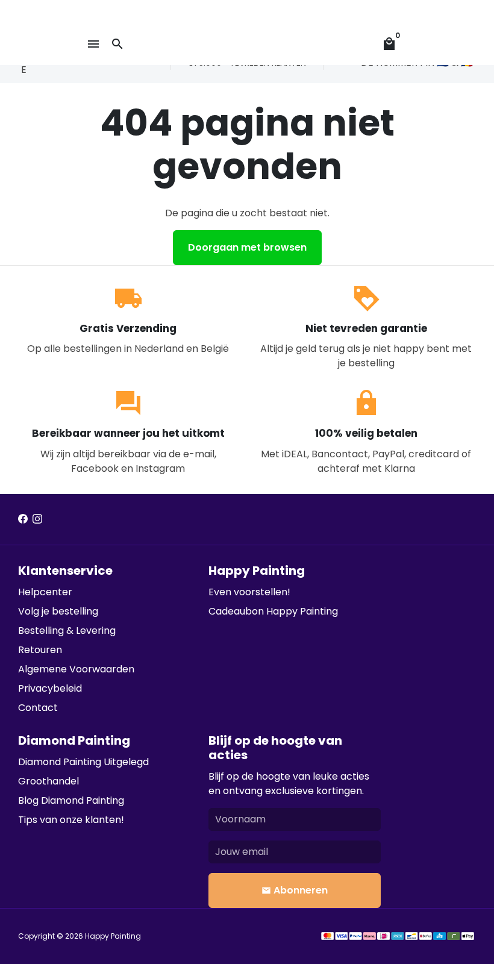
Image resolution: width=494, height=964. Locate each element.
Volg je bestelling (58, 611)
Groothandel (48, 781)
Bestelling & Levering (67, 630)
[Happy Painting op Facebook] (23, 519)
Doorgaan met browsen (247, 247)
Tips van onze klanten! (71, 820)
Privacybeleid (50, 688)
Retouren (40, 650)
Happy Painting (113, 936)
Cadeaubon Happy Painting (273, 611)
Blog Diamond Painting (71, 800)
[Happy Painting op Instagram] (37, 519)
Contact (38, 708)
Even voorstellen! (249, 592)
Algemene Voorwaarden (76, 669)
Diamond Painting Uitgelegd (83, 762)
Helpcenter (45, 592)
